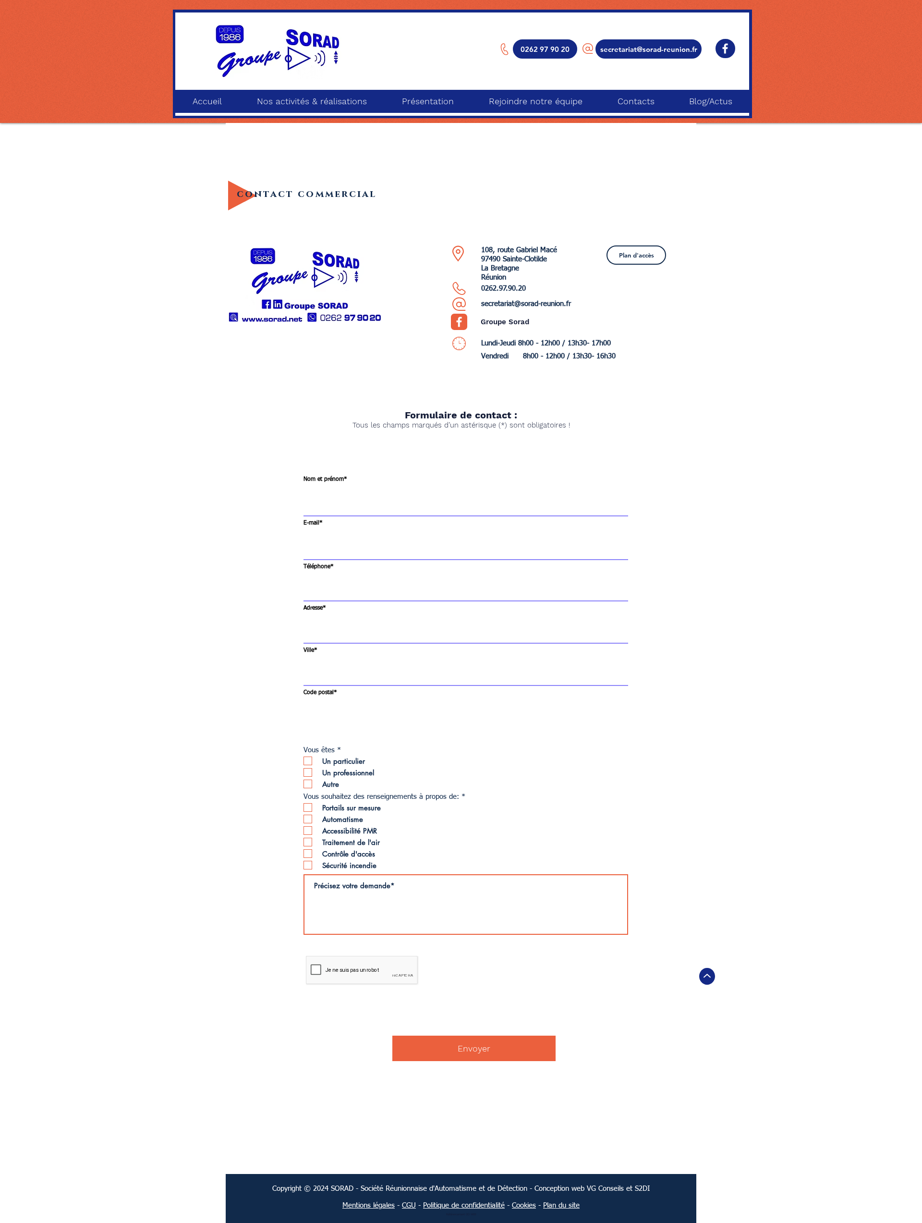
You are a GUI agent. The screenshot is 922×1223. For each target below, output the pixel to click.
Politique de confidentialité (464, 1205)
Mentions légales (368, 1205)
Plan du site (561, 1205)
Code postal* (320, 693)
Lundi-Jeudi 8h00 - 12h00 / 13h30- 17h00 (546, 343)
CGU (409, 1205)
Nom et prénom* (325, 479)
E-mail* (313, 523)
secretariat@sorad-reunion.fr (526, 303)
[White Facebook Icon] (725, 48)
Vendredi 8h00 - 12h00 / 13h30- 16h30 (548, 356)
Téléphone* (318, 567)
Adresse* (314, 608)
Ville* (310, 650)
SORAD (342, 1188)
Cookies (524, 1205)
